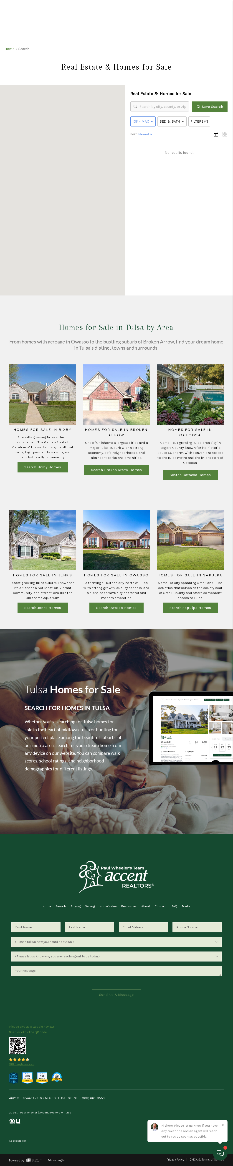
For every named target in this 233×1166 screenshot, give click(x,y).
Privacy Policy (175, 1159)
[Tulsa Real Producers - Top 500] (13, 1077)
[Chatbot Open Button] (220, 1153)
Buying (76, 906)
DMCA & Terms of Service (207, 1159)
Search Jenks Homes (42, 608)
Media (186, 906)
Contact (161, 906)
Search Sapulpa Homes (190, 608)
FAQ (174, 906)
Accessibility (17, 1140)
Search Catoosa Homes (190, 475)
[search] (162, 106)
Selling (90, 906)
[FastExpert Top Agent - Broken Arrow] (42, 1077)
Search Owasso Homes (116, 608)
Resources (129, 906)
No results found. (179, 152)
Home (47, 906)
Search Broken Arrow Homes (116, 470)
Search (61, 906)
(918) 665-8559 (93, 1098)
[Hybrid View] (216, 134)
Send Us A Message (116, 994)
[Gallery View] (225, 134)
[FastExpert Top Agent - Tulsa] (27, 1077)
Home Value (107, 906)
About (145, 906)
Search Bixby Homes (42, 467)
